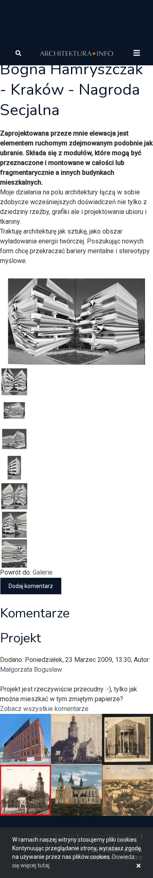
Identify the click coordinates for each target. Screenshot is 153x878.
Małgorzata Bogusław (31, 669)
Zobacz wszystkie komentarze (44, 709)
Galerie (43, 572)
